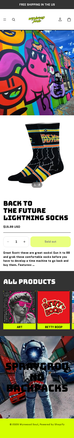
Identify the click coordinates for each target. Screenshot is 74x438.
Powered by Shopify (52, 424)
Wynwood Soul (29, 424)
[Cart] (69, 19)
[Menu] (4, 19)
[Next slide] (66, 310)
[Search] (13, 19)
